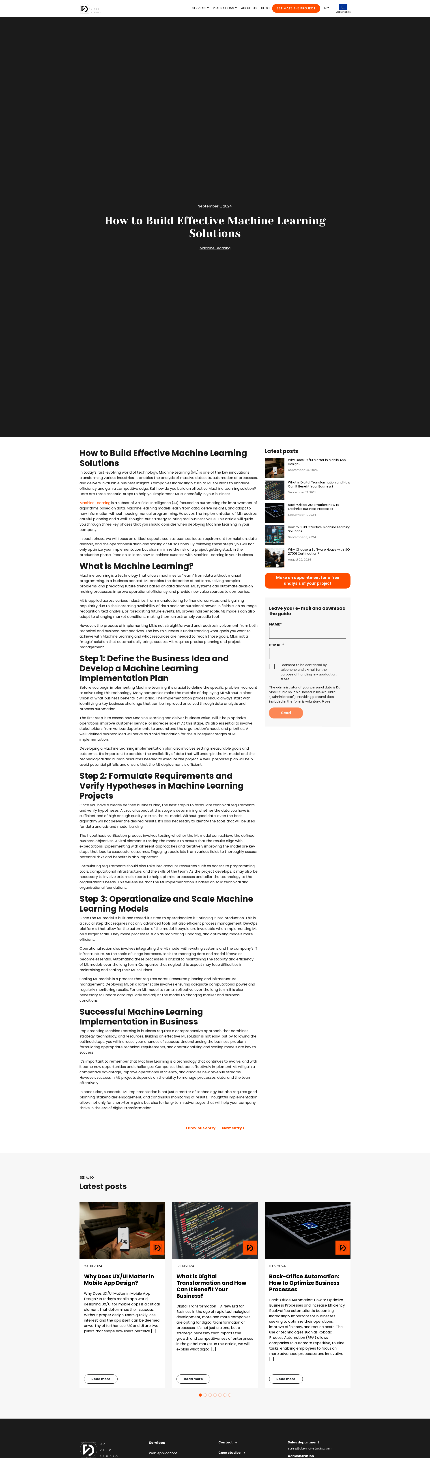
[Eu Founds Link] (340, 8)
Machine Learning (215, 248)
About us (249, 8)
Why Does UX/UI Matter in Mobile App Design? (317, 462)
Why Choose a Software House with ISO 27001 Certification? (319, 552)
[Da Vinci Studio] (92, 8)
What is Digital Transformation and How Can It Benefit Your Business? (319, 485)
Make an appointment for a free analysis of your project (307, 580)
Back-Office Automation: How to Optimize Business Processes (313, 507)
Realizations (223, 8)
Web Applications (163, 1453)
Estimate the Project (296, 8)
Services (199, 8)
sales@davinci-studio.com (309, 1448)
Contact (225, 1442)
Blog (265, 8)
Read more (100, 1379)
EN (325, 8)
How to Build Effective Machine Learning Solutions (319, 529)
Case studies (229, 1452)
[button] (200, 1395)
